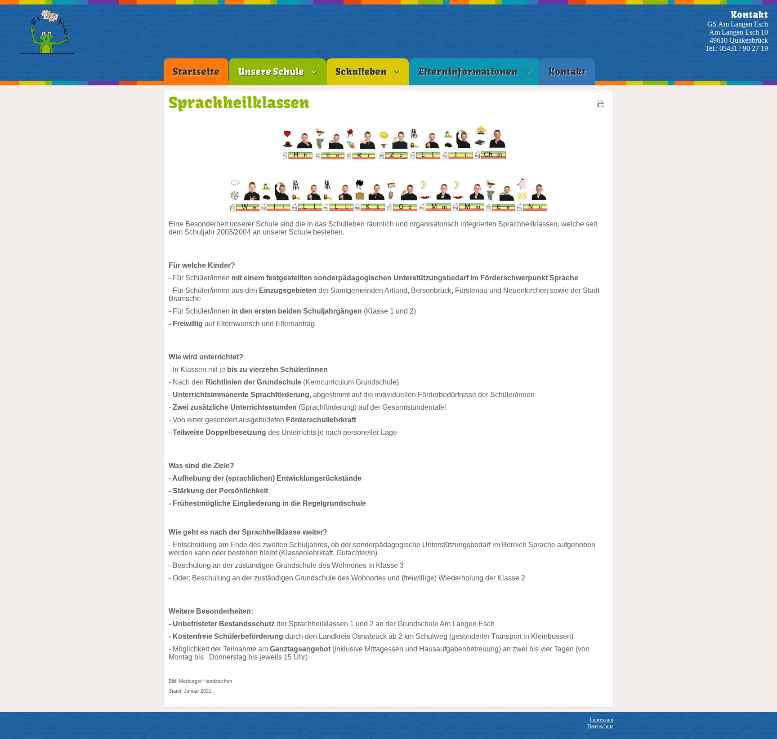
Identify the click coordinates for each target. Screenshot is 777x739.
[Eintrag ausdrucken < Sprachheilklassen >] (600, 106)
